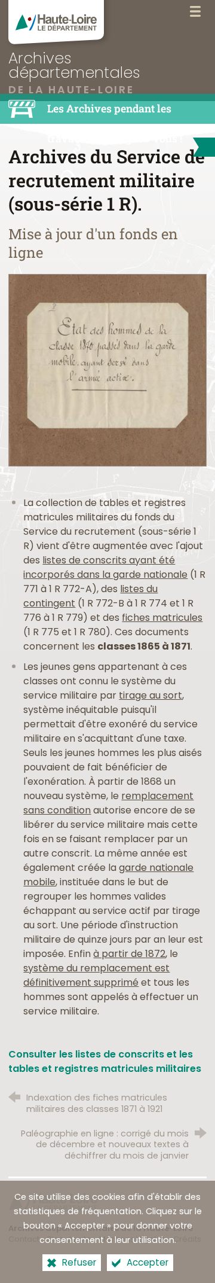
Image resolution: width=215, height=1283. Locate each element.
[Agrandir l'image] (107, 369)
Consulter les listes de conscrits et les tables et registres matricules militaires (104, 1061)
